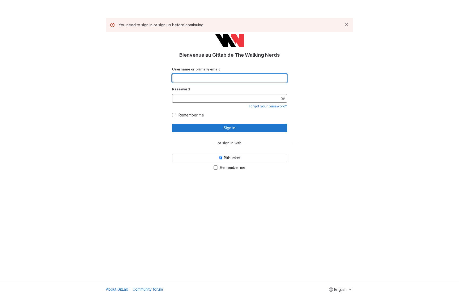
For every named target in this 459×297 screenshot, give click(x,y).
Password (181, 89)
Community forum (148, 289)
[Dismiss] (346, 24)
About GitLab (117, 289)
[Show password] (283, 98)
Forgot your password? (268, 106)
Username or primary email (196, 69)
